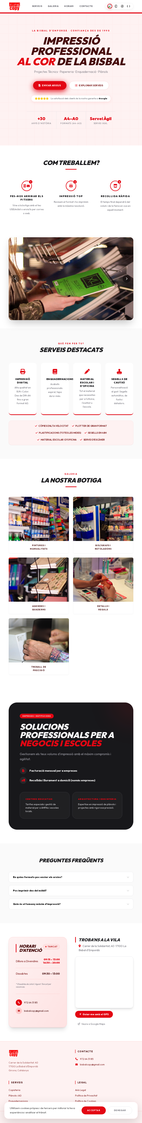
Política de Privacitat (86, 1095)
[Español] (116, 6)
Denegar (120, 1110)
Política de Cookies (85, 1101)
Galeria (53, 6)
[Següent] (127, 279)
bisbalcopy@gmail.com (36, 1010)
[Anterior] (15, 279)
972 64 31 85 (31, 1002)
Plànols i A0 (15, 1095)
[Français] (128, 6)
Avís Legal (80, 1090)
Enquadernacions (18, 1101)
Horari (69, 6)
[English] (122, 6)
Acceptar (93, 1110)
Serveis (37, 6)
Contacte (86, 6)
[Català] (109, 6)
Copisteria (14, 1090)
